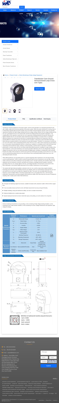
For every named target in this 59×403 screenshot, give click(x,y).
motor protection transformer (40, 385)
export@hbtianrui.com (13, 352)
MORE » (55, 378)
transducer (45, 381)
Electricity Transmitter (8, 51)
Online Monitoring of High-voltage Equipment (10, 59)
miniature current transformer (41, 391)
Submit (48, 366)
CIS (56, 393)
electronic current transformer (9, 381)
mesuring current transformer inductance (37, 387)
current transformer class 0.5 (23, 381)
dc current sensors (6, 383)
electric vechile (5, 385)
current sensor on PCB (36, 381)
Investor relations (45, 12)
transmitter (4, 395)
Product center (21, 12)
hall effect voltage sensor (8, 387)
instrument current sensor (21, 387)
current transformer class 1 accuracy (10, 391)
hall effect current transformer (17, 385)
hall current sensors (22, 383)
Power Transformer (7, 55)
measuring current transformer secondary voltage (13, 389)
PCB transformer (28, 385)
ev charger (51, 393)
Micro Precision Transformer (9, 66)
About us (13, 10)
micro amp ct (50, 387)
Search (22, 7)
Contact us (54, 10)
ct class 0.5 (14, 383)
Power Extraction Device (8, 62)
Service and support (38, 14)
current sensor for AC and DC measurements (36, 389)
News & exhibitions (29, 12)
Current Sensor (6, 48)
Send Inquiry (39, 89)
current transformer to (47, 383)
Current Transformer (7, 44)
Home (5, 10)
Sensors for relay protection (34, 383)
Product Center (13, 75)
